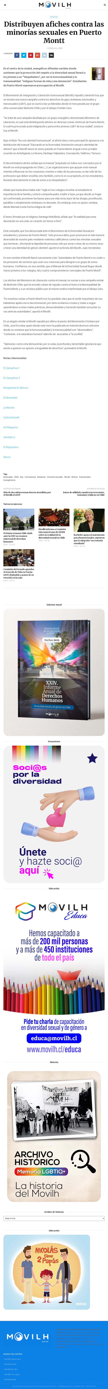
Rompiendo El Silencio (15, 387)
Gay (21, 477)
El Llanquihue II (11, 377)
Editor (5, 545)
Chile (16, 477)
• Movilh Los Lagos (11, 1374)
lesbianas (41, 477)
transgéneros (9, 480)
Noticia (75, 477)
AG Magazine (10, 427)
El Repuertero (10, 447)
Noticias (54, 17)
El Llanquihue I (11, 368)
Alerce (7, 457)
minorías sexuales (55, 477)
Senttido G (9, 437)
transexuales (85, 477)
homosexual (30, 477)
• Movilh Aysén (9, 1379)
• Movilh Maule (9, 1364)
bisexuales (8, 477)
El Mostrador (10, 397)
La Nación (8, 407)
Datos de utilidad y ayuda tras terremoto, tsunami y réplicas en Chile (84, 493)
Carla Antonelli (11, 417)
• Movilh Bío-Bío (10, 1369)
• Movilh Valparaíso (12, 1359)
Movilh (67, 477)
